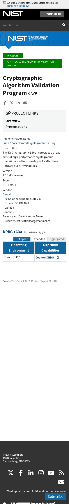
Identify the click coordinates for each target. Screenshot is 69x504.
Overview (13, 121)
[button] (58, 258)
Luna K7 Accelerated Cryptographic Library (29, 143)
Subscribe (55, 496)
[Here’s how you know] (34, 4)
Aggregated (57, 239)
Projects (12, 55)
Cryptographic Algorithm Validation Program (30, 64)
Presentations (16, 126)
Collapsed (22, 239)
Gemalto (8, 194)
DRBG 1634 (12, 232)
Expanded (39, 239)
